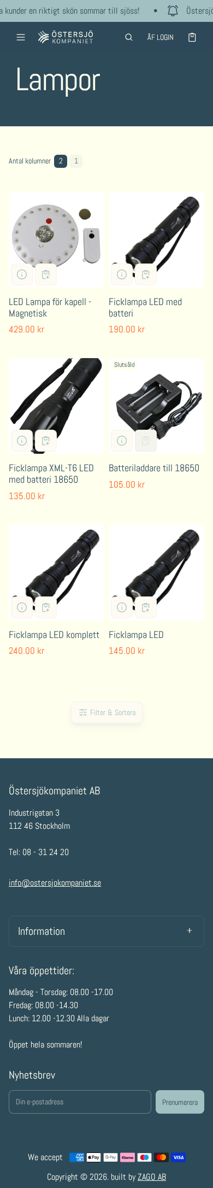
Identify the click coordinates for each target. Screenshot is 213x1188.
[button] (129, 37)
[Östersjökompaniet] (65, 37)
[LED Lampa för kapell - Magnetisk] (56, 240)
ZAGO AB (152, 1177)
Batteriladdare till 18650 (154, 467)
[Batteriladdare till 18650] (156, 406)
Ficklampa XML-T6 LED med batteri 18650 (51, 473)
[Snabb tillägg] (46, 274)
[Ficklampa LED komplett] (56, 573)
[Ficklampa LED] (156, 573)
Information (41, 931)
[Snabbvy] (22, 274)
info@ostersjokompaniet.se (55, 882)
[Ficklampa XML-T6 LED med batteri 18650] (56, 406)
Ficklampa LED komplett (54, 634)
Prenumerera (180, 1102)
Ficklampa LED (136, 634)
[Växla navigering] (21, 37)
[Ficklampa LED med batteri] (156, 240)
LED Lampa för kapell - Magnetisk (50, 307)
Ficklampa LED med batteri (145, 307)
